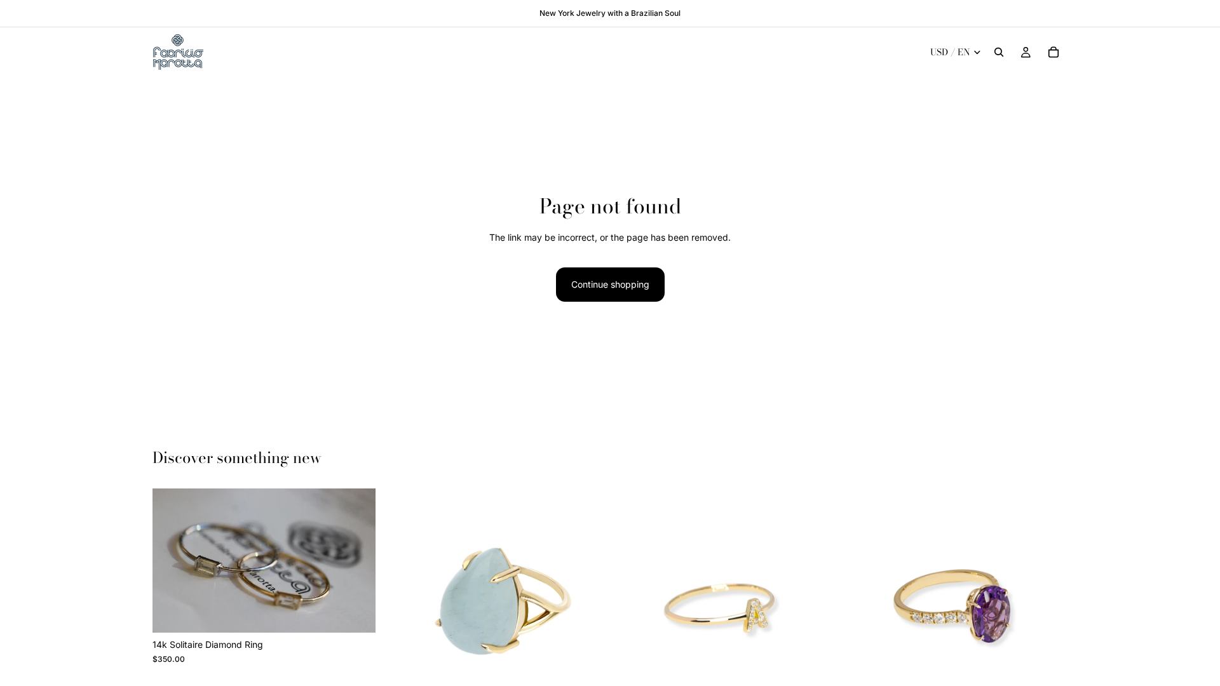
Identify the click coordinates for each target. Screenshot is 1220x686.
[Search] (999, 52)
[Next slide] (356, 561)
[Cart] (1054, 52)
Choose (366, 612)
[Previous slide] (171, 561)
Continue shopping (610, 284)
